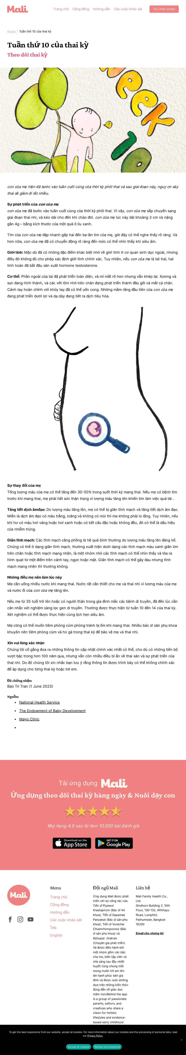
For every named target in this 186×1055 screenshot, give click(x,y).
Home (11, 31)
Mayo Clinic (29, 719)
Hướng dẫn (101, 9)
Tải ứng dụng (164, 9)
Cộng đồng (80, 9)
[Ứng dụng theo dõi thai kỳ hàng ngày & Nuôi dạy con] (20, 9)
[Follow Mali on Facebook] (10, 921)
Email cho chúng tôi (149, 933)
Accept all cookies (78, 1046)
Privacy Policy (95, 1035)
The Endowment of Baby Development (52, 711)
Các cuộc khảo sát (128, 9)
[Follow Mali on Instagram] (20, 921)
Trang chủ (61, 9)
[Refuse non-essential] (181, 1040)
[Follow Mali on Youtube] (30, 921)
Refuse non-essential (107, 1046)
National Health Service (39, 702)
